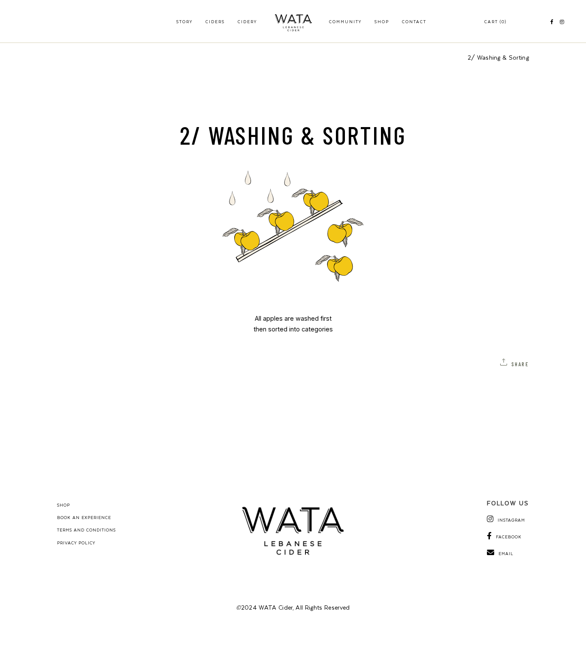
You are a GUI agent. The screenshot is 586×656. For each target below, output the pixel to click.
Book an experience (84, 517)
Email (506, 553)
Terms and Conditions (86, 529)
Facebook (509, 536)
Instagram (511, 519)
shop (63, 504)
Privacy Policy (76, 542)
